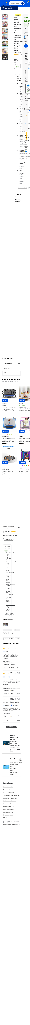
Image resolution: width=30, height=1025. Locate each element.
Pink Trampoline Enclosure (9, 801)
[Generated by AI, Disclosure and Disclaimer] (9, 615)
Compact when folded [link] (11, 562)
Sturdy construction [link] (11, 584)
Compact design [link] (10, 572)
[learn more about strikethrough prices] (28, 23)
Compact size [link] (9, 594)
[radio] (17, 66)
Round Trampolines (8, 803)
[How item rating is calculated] (18, 535)
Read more (5, 658)
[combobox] (17, 3)
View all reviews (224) (11, 726)
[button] (17, 78)
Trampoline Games (7, 789)
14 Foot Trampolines (8, 812)
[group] (20, 55)
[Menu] (2, 3)
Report (18, 667)
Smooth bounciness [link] (11, 552)
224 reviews (12, 533)
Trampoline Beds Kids (8, 787)
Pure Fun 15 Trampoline (8, 792)
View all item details (22, 188)
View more (10, 478)
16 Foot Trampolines (8, 817)
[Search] (22, 3)
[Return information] (25, 43)
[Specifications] (19, 368)
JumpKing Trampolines (8, 809)
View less (12, 614)
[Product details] (19, 363)
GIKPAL (16, 17)
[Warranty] (18, 373)
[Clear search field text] (20, 3)
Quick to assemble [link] (10, 605)
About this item (7, 358)
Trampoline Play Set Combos (10, 798)
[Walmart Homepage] (6, 3)
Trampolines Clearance (8, 806)
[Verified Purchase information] (15, 648)
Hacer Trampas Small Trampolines (11, 795)
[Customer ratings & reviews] (19, 526)
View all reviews (8, 539)
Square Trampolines (8, 815)
